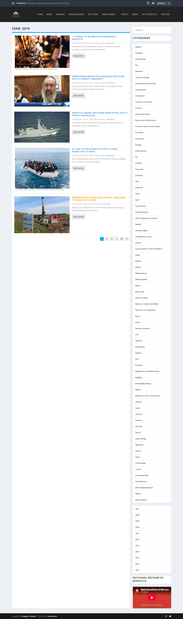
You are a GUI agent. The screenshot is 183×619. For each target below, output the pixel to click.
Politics (138, 353)
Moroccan (139, 292)
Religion (138, 377)
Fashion (138, 163)
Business (60, 14)
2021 (137, 509)
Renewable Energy (143, 383)
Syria (137, 457)
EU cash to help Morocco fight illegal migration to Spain (95, 150)
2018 (137, 527)
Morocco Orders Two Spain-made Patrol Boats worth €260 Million (99, 114)
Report (138, 389)
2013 (137, 558)
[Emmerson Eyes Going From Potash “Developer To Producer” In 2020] (42, 214)
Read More (79, 56)
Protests (139, 365)
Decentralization (142, 114)
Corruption (140, 96)
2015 (137, 545)
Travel (138, 469)
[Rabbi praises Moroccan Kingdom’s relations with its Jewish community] (42, 91)
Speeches (139, 445)
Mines (137, 285)
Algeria (138, 47)
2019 (137, 521)
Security (138, 426)
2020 (137, 515)
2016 (137, 539)
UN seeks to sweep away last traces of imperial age (48, 3)
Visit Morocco (149, 14)
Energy (138, 145)
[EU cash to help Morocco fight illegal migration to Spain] (42, 169)
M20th (138, 261)
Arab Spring (108, 14)
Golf (137, 200)
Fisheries (139, 187)
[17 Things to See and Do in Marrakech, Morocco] (42, 52)
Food (137, 193)
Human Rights (141, 230)
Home (40, 14)
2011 (137, 570)
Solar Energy (140, 438)
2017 (137, 533)
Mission (165, 14)
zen (81, 43)
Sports (138, 451)
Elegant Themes (29, 616)
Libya (137, 255)
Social (137, 432)
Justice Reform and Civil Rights (148, 249)
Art (136, 65)
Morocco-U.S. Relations (145, 310)
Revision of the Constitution (147, 396)
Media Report (141, 273)
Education (139, 138)
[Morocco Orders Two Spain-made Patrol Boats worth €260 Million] (42, 127)
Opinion (138, 340)
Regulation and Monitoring (147, 371)
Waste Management (144, 487)
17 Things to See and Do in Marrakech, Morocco (94, 38)
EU (136, 157)
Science (138, 420)
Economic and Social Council (147, 126)
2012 (137, 564)
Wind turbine (141, 500)
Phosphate (140, 347)
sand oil (138, 414)
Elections (93, 14)
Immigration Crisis (143, 236)
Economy (139, 132)
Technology (140, 463)
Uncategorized (141, 475)
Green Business (76, 14)
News (49, 14)
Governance (140, 206)
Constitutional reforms (145, 83)
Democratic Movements (145, 120)
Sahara (138, 402)
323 (121, 239)
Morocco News (99, 43)
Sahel (137, 408)
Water (138, 493)
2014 (137, 551)
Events (124, 14)
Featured (139, 169)
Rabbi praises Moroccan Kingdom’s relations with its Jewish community (98, 77)
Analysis (138, 53)
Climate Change (142, 77)
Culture (138, 108)
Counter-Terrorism (143, 102)
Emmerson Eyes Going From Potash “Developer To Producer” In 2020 (98, 199)
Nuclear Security (142, 328)
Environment (141, 151)
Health (138, 224)
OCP (137, 334)
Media (135, 14)
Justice (138, 243)
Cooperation (140, 89)
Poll (136, 359)
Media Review (141, 279)
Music (137, 316)
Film (137, 181)
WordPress (52, 616)
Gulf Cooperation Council (146, 218)
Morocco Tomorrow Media (146, 304)
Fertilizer (139, 175)
